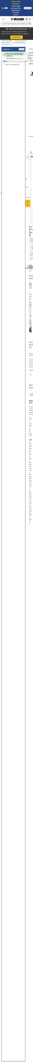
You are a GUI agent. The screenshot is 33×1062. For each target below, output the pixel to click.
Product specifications (29, 267)
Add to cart (27, 203)
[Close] (30, 28)
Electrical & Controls (20, 41)
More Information (31, 267)
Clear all (22, 49)
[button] (28, 8)
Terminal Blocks (5, 42)
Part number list (30, 267)
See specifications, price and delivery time (14, 58)
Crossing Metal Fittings (19, 42)
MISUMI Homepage (6, 41)
